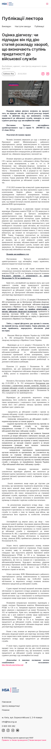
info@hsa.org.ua (9, 722)
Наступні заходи (23, 26)
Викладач (6, 26)
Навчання (6, 702)
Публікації (39, 26)
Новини (5, 710)
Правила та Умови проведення (15, 740)
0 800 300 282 (8, 726)
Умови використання (37, 740)
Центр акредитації (11, 706)
